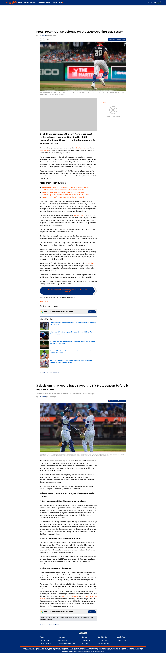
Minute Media (30, 648)
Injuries (54, 2)
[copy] (50, 39)
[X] (151, 2)
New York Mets (81, 148)
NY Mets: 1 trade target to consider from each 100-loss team (63, 192)
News (20, 2)
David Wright (88, 263)
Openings (61, 637)
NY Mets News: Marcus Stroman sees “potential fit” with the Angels (65, 187)
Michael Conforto (80, 215)
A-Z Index (85, 643)
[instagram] (155, 2)
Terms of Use (102, 640)
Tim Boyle (42, 35)
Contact (84, 637)
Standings (41, 2)
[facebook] (148, 2)
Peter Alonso (44, 150)
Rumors (26, 2)
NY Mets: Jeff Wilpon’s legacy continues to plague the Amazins (63, 197)
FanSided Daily (45, 640)
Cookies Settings (104, 643)
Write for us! (44, 302)
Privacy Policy (86, 640)
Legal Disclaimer (45, 643)
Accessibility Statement (66, 643)
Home (42, 372)
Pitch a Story (62, 640)
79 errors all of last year (70, 596)
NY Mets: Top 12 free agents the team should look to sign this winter (65, 195)
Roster (48, 2)
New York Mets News (52, 372)
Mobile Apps (121, 637)
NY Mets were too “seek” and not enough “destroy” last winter (63, 190)
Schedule (33, 2)
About (42, 637)
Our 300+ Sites (103, 637)
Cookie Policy (121, 640)
